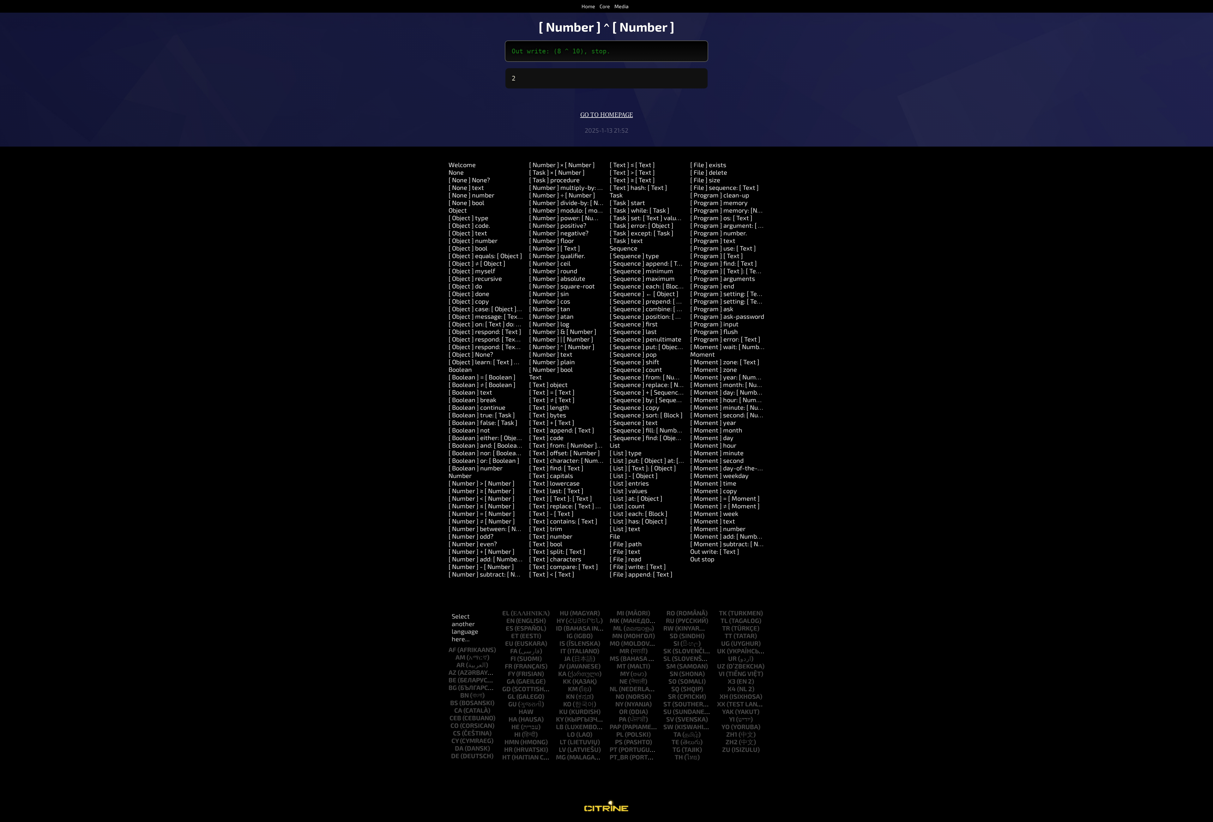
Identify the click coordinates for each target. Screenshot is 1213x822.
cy (455, 740)
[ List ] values (628, 490)
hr (508, 749)
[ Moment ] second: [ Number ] (733, 415)
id (559, 628)
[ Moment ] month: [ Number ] (732, 384)
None (456, 172)
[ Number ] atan (551, 316)
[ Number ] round (553, 271)
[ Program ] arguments (722, 278)
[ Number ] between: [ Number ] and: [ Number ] (516, 528)
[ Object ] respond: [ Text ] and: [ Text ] (502, 339)
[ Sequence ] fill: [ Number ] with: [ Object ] (669, 430)
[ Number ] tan (549, 308)
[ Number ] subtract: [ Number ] (493, 574)
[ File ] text (625, 551)
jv (562, 666)
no (620, 696)
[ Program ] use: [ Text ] (723, 248)
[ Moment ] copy (713, 490)
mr (624, 651)
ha (513, 719)
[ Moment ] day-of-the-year (730, 468)
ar (460, 664)
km (573, 688)
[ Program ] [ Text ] (716, 255)
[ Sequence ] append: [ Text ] (650, 263)
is (562, 643)
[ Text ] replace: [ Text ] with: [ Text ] (580, 506)
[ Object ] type (468, 217)
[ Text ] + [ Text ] (551, 422)
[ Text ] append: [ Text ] (561, 430)
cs (457, 733)
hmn (511, 742)
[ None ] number (471, 195)
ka (562, 673)
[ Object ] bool (468, 248)
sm (671, 666)
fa (513, 651)
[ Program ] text (712, 240)
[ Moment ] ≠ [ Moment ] (725, 506)
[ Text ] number (550, 536)
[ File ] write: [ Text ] (638, 566)
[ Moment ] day (711, 437)
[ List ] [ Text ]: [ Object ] (643, 468)
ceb (455, 718)
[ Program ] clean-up (719, 195)
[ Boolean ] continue (477, 407)
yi (732, 719)
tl (724, 620)
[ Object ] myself (472, 271)
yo (725, 726)
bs (454, 702)
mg (561, 757)
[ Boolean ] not (469, 430)
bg (453, 687)
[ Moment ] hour (713, 445)
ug (725, 643)
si (676, 643)
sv (670, 719)
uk (721, 651)
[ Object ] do (465, 286)
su (667, 711)
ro (671, 613)
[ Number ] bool (551, 369)
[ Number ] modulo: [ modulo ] (571, 210)
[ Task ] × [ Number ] (557, 172)
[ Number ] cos (549, 301)
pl (620, 734)
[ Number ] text (550, 354)
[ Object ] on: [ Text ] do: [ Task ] (492, 324)
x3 (731, 681)
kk (567, 681)
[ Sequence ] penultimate (645, 339)
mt (621, 666)
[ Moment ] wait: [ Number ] (729, 346)
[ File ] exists (708, 164)
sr (672, 696)
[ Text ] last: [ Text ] (556, 490)
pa (622, 719)
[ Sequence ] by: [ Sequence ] (650, 399)
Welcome (462, 164)
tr (726, 628)
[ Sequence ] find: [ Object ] (647, 437)
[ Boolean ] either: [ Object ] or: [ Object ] (505, 437)
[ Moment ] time (713, 483)
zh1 (731, 734)
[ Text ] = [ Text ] (552, 392)
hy (560, 620)
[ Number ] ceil (549, 263)
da (459, 748)
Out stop (702, 559)
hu (564, 613)
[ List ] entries (629, 483)
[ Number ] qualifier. (557, 255)
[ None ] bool (466, 202)
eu (509, 643)
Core (605, 6)
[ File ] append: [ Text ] (641, 574)
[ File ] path (626, 543)
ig (570, 635)
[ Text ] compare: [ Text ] (563, 566)
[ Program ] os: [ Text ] (721, 217)
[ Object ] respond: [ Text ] (485, 331)
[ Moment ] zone (713, 369)
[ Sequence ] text (634, 422)
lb (560, 726)
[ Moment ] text (712, 521)
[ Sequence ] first (634, 324)
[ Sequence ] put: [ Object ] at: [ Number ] (667, 346)
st (667, 704)
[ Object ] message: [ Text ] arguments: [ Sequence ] (521, 316)
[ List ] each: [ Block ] (638, 513)
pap (615, 726)
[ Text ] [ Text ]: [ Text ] (560, 498)
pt (613, 749)
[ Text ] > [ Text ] (632, 172)
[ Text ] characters (555, 559)
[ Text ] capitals (551, 475)
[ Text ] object (548, 384)
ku (563, 711)
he (515, 726)
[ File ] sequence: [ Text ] (724, 187)
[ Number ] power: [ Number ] (570, 217)
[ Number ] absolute (557, 278)
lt (563, 742)
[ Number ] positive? (557, 225)
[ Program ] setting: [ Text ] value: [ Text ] (748, 301)
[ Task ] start (627, 202)
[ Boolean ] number (476, 468)
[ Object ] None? (471, 354)
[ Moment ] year (713, 422)
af (452, 649)
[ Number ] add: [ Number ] (486, 559)
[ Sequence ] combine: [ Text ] (651, 308)
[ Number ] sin (549, 293)
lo (571, 734)
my (624, 673)
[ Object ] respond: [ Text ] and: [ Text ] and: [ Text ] (519, 346)
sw (668, 726)
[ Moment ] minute (717, 452)
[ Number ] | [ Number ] (561, 339)
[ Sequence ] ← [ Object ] (644, 293)
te (675, 742)
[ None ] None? (469, 180)
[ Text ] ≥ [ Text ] (632, 180)
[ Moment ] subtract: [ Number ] (735, 543)
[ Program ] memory (719, 202)
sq (675, 688)
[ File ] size (705, 180)
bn (464, 695)
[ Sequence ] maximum (642, 278)
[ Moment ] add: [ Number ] (728, 536)
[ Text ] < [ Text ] (551, 574)
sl (667, 658)
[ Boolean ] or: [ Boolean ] (484, 460)
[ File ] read (625, 559)
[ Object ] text (468, 233)
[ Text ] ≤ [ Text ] (632, 164)
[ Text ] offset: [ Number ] (564, 452)
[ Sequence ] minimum (641, 271)
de (455, 755)
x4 (731, 688)
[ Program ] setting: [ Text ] (728, 293)
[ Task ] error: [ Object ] (641, 225)
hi (517, 734)
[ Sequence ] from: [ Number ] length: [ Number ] (678, 377)
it (563, 651)
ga (511, 681)
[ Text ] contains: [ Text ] (563, 521)
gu (512, 704)
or (623, 711)
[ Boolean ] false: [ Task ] (483, 422)
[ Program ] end (712, 286)
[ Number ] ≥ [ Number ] (482, 490)
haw (526, 711)
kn (570, 696)
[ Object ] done (469, 293)
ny (619, 704)
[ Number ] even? (473, 543)
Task (616, 195)
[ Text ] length (549, 407)
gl (511, 696)
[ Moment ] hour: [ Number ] (729, 399)
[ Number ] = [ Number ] (482, 513)
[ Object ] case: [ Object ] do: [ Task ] (498, 308)
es (509, 628)
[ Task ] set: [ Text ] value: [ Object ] (659, 217)
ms (614, 658)
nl (614, 688)
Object (458, 210)
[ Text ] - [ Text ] (551, 513)
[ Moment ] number (717, 528)
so (672, 681)
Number (460, 475)
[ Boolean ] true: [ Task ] (482, 415)
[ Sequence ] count (636, 369)
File (615, 536)
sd (674, 635)
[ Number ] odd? (471, 536)
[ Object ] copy (469, 301)
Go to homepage (606, 115)
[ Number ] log (549, 324)
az (452, 672)
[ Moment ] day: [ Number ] (728, 392)
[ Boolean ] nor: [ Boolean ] (486, 452)
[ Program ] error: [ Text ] (725, 339)
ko (567, 704)
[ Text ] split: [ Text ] (557, 551)
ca (458, 710)
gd (506, 688)
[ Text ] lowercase (554, 483)
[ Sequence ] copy (635, 407)
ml (617, 628)
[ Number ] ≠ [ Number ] (482, 521)
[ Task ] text (626, 240)
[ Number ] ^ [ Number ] (561, 346)
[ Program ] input (714, 324)
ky (560, 719)
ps (619, 742)
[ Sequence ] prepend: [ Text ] (651, 301)
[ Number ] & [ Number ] (562, 331)
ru (670, 620)
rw (668, 628)
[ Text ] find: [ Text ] (556, 468)
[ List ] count (627, 506)
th (679, 757)
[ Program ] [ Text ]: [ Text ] (727, 271)
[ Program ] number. (718, 233)
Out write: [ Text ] (714, 551)
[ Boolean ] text (470, 392)
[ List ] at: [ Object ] (636, 498)
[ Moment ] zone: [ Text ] (724, 362)
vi (722, 673)
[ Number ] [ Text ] (554, 248)
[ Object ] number (473, 240)
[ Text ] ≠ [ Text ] (552, 399)
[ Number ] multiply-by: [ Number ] (578, 187)
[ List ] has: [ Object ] (638, 521)
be (452, 680)
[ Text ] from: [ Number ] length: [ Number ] (589, 445)
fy (511, 673)
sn (674, 673)
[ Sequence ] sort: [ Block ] (646, 415)
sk (667, 651)
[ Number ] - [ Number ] (481, 566)
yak (728, 711)
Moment (702, 354)
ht (506, 757)
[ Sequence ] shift (634, 362)
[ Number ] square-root (562, 286)
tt (728, 635)
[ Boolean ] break (472, 399)
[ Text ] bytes (547, 415)
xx (721, 704)
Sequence (623, 248)
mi (620, 613)
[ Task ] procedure (554, 180)
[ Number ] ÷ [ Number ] (562, 195)
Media (621, 6)
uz (721, 666)
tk (723, 613)
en (510, 620)
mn (617, 635)
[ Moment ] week (714, 513)
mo (615, 643)
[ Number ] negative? (558, 233)
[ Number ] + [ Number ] (482, 551)
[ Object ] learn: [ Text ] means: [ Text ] (502, 362)
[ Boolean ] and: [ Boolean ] (486, 445)
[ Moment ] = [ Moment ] (725, 498)
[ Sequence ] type (634, 255)
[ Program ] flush (714, 331)
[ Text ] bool (545, 543)
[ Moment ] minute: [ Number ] (733, 407)
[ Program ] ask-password (727, 316)
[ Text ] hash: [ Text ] (638, 187)
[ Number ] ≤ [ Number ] (482, 506)
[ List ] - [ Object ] (634, 475)
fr (508, 666)
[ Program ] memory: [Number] (734, 210)
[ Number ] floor (551, 240)
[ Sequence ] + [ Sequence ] (647, 392)
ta (677, 734)
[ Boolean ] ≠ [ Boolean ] (482, 384)
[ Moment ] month (716, 430)
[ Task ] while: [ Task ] (639, 210)
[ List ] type (626, 452)
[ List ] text (625, 528)
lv (562, 749)
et (515, 635)
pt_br (619, 757)
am (460, 657)
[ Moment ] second (717, 460)
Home (588, 6)
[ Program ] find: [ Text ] (723, 263)
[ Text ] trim (545, 528)
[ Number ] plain (552, 362)
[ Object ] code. (469, 225)
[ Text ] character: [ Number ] (570, 460)
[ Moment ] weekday (719, 475)
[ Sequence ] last (633, 331)
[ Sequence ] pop (633, 354)
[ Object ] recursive (475, 278)
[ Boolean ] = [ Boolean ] (482, 377)
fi (513, 658)
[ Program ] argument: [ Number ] (737, 225)
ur (732, 658)
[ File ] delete (708, 172)
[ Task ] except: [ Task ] (641, 233)
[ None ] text (466, 187)
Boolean (460, 369)
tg (676, 749)
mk (614, 620)
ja (567, 658)
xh (724, 696)
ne (623, 681)
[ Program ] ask (711, 308)
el (506, 613)
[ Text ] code (546, 437)
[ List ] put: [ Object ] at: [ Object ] (656, 460)
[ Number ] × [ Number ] (562, 164)
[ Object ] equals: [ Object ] (485, 255)
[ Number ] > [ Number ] (482, 483)
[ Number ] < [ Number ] (482, 498)
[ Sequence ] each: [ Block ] (647, 286)
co (454, 725)
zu (726, 749)
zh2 (732, 742)
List (615, 445)
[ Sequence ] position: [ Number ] (656, 316)
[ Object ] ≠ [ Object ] (477, 263)
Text (535, 377)
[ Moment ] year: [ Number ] (729, 377)
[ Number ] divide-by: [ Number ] (574, 202)
